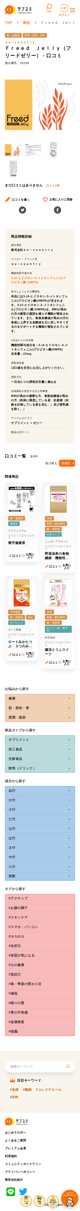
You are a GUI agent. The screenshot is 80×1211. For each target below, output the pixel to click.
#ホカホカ (16, 936)
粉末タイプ (53, 534)
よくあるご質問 (15, 1140)
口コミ (16, 555)
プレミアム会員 (15, 1148)
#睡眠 (27, 1089)
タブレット (16, 622)
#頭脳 (13, 1031)
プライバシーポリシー (20, 1171)
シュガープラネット (57, 541)
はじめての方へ (15, 1132)
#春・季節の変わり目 (25, 984)
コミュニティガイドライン (23, 1164)
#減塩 (13, 993)
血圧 (30, 617)
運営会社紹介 (14, 1179)
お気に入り (30, 556)
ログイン (64, 15)
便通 (49, 518)
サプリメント (20, 423)
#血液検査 (16, 1022)
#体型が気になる (22, 955)
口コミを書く (21, 199)
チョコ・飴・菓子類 (57, 629)
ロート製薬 (14, 629)
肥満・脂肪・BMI (35, 35)
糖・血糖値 (13, 35)
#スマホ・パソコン (23, 927)
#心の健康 (16, 965)
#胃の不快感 (18, 1012)
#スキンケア (18, 917)
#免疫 (14, 1089)
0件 (53, 185)
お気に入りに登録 (60, 199)
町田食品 (50, 637)
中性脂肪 (15, 611)
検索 (49, 11)
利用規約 (11, 1156)
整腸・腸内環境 (56, 523)
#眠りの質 (16, 1003)
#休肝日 (15, 946)
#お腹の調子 (18, 908)
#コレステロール (49, 1089)
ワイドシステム (17, 530)
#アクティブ (18, 898)
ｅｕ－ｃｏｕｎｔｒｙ (20, 42)
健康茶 (14, 523)
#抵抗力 (15, 974)
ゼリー (37, 423)
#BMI (14, 1097)
